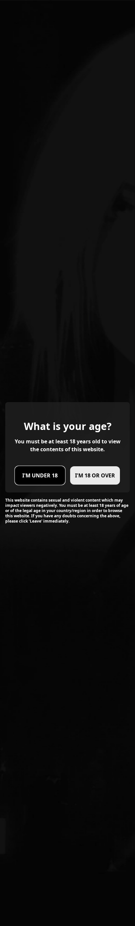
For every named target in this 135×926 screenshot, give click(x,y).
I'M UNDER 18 (40, 475)
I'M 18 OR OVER (95, 475)
